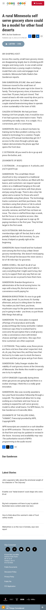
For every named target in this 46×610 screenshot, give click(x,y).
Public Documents (10, 567)
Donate (39, 3)
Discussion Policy (10, 572)
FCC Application (10, 586)
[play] (3, 607)
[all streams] (43, 607)
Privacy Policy (9, 577)
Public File (7, 581)
